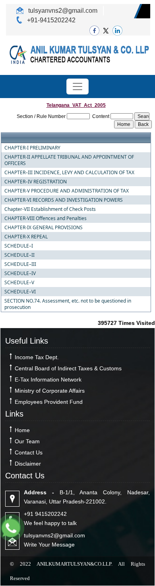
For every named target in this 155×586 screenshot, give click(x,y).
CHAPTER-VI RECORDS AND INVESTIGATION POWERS (63, 200)
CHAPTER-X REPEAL (26, 237)
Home (22, 430)
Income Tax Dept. (37, 357)
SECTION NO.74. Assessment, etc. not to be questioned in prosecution (67, 304)
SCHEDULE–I (18, 246)
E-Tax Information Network (48, 379)
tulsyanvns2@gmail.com (62, 10)
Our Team (27, 441)
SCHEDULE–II (19, 255)
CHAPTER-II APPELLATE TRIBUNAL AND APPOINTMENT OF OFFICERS (69, 160)
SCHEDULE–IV (20, 273)
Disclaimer (28, 463)
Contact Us (29, 452)
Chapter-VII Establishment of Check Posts (50, 209)
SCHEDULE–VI (20, 292)
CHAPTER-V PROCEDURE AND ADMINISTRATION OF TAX (66, 191)
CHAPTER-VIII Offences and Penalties (45, 218)
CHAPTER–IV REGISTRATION (35, 182)
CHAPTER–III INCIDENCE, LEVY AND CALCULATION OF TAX (69, 172)
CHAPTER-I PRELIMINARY (32, 148)
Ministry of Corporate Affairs (50, 390)
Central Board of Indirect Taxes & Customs (68, 368)
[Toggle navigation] (77, 86)
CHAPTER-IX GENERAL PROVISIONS (43, 227)
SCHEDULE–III (20, 264)
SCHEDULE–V (19, 282)
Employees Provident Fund (49, 402)
